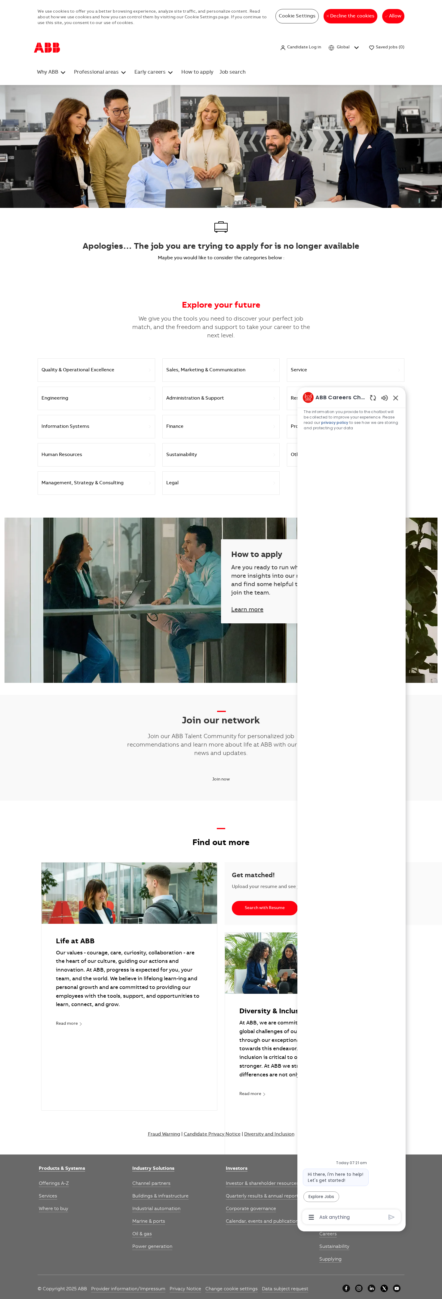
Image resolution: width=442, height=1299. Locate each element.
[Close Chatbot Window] (396, 398)
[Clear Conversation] (373, 398)
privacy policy (334, 422)
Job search (232, 72)
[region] (351, 807)
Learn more (247, 610)
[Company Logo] (47, 47)
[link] (69, 1024)
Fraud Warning (164, 1134)
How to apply (197, 72)
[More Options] (311, 1217)
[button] (300, 47)
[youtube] (397, 1288)
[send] (391, 1217)
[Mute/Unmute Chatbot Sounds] (384, 397)
